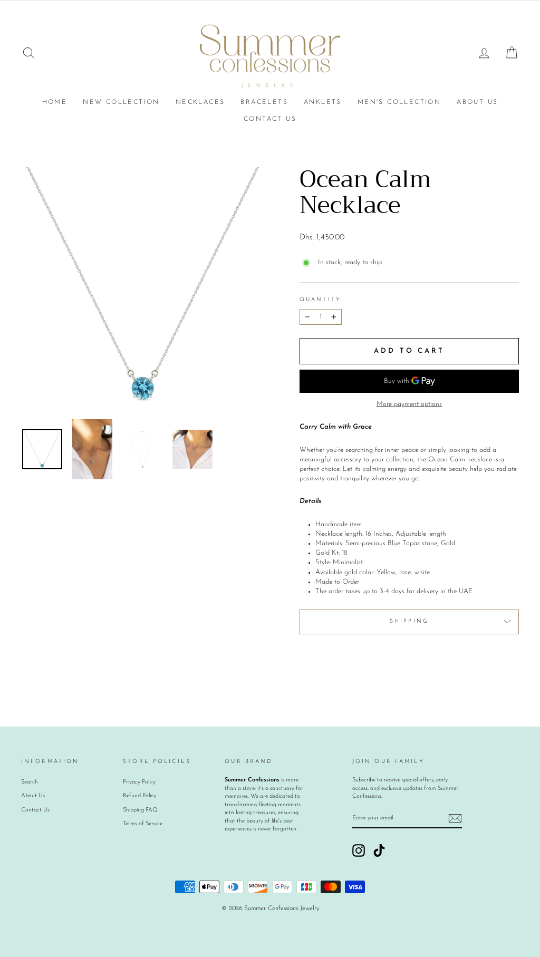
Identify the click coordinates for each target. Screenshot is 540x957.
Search (29, 782)
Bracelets (264, 102)
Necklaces (200, 102)
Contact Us (270, 119)
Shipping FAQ (140, 810)
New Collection (121, 102)
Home (55, 102)
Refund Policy (139, 796)
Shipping (409, 621)
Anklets (323, 102)
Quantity (320, 300)
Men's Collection (399, 102)
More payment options (409, 404)
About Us (477, 102)
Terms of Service (142, 824)
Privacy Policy (139, 782)
